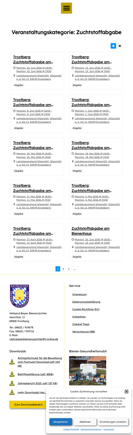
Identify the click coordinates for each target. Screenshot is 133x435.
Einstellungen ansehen (113, 421)
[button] (126, 391)
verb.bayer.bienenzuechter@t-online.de (33, 339)
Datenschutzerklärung (91, 429)
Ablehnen (85, 421)
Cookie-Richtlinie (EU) (86, 309)
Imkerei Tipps (80, 324)
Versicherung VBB (83, 331)
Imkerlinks (79, 316)
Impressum (108, 429)
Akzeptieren (61, 421)
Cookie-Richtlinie (71, 429)
